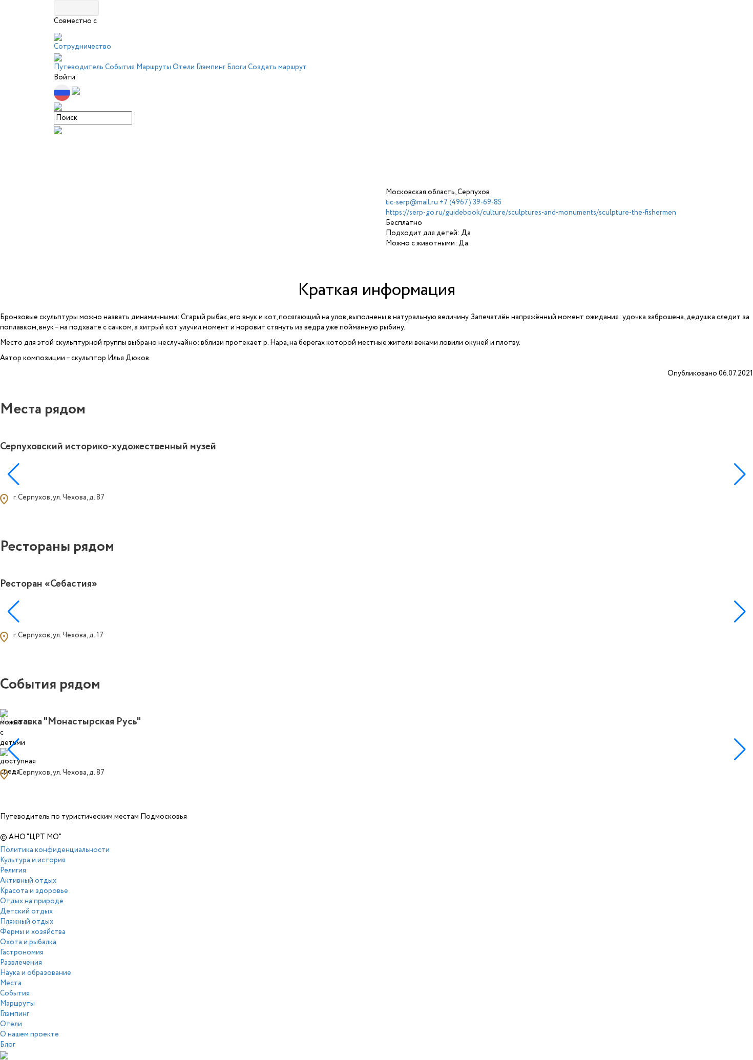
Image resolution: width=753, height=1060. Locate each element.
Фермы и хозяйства (33, 932)
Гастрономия (22, 952)
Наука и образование (35, 973)
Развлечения (21, 963)
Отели (184, 67)
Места (11, 983)
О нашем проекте (29, 1034)
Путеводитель (78, 67)
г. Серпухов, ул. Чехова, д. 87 (58, 497)
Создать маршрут (277, 67)
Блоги (236, 67)
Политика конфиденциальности (55, 850)
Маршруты (153, 67)
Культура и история (33, 860)
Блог (7, 1045)
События (120, 67)
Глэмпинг (210, 67)
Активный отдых (28, 881)
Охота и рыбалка (28, 942)
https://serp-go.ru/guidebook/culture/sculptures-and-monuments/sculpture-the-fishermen (531, 212)
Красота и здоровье (34, 891)
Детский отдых (26, 911)
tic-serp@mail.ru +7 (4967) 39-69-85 (443, 202)
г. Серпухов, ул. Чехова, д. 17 (58, 635)
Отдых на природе (32, 901)
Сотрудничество (82, 46)
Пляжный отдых (26, 922)
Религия (13, 870)
